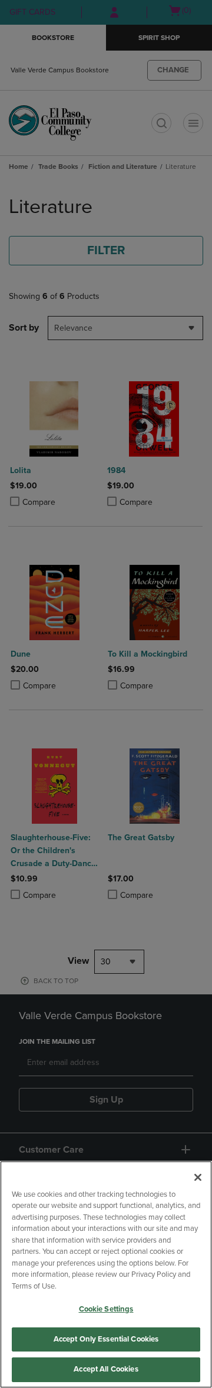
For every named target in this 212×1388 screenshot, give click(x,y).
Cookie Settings (106, 1309)
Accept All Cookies (106, 1369)
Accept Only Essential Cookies (106, 1339)
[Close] (198, 1177)
